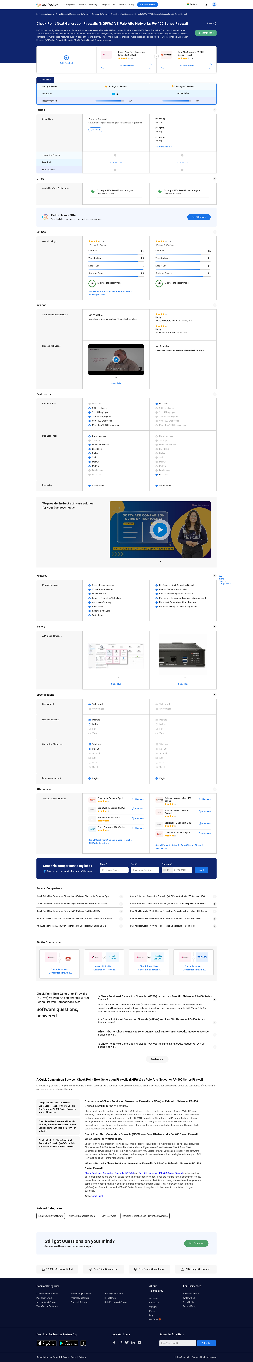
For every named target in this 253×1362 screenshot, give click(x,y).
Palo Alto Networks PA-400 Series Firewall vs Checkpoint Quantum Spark (71, 926)
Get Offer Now (199, 217)
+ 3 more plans (162, 147)
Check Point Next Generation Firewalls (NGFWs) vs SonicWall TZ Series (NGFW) (168, 896)
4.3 (209, 273)
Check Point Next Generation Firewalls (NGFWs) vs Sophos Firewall (193, 968)
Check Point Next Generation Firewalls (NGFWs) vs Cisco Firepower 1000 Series (168, 903)
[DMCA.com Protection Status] (83, 1345)
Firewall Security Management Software (72, 14)
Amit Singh (97, 1196)
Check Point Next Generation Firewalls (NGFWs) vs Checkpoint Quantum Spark (73, 896)
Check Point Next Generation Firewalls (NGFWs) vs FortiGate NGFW (68, 911)
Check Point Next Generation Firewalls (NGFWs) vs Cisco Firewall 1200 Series (104, 968)
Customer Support (97, 273)
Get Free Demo (126, 65)
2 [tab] (117, 198)
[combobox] (167, 870)
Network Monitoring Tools (82, 1216)
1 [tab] (114, 198)
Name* (103, 864)
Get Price (95, 130)
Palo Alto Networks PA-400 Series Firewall (191, 53)
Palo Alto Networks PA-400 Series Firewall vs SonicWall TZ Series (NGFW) (165, 918)
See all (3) (116, 684)
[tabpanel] (116, 192)
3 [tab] (118, 677)
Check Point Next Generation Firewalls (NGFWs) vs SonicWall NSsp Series (71, 903)
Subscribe (206, 1343)
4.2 (209, 251)
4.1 (209, 258)
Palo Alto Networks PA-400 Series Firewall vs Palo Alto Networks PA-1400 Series (168, 911)
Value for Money (96, 258)
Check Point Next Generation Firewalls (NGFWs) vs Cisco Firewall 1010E (148, 968)
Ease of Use (93, 266)
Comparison (207, 33)
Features (92, 251)
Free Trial (117, 162)
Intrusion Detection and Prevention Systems (145, 1216)
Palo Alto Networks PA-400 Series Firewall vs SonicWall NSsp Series (162, 926)
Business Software (44, 14)
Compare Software (99, 14)
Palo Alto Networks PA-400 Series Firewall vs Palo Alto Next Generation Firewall (74, 918)
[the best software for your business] (47, 5)
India (192, 4)
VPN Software (109, 1216)
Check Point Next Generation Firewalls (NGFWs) (131, 53)
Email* (134, 864)
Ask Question (119, 5)
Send (201, 870)
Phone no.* (167, 864)
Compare (105, 5)
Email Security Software (50, 1216)
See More (156, 1059)
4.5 (142, 251)
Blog (131, 5)
